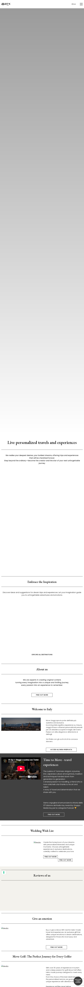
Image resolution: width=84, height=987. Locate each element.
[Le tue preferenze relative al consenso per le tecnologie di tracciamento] (4, 872)
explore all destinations (42, 654)
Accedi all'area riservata (61, 749)
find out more (21, 510)
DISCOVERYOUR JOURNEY (78, 981)
